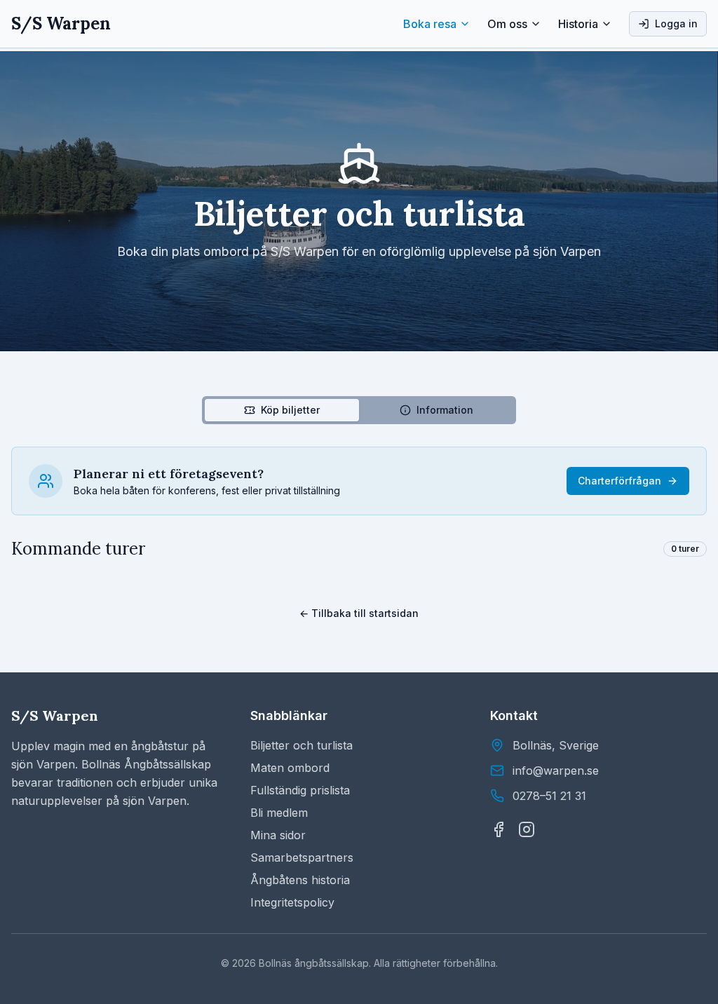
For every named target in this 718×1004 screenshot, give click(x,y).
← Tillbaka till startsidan (359, 613)
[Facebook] (498, 829)
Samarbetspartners (301, 857)
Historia (578, 24)
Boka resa (429, 24)
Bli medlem (279, 813)
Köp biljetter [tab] (290, 410)
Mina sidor (278, 835)
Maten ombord (290, 768)
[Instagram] (526, 829)
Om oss (507, 24)
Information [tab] (444, 410)
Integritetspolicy (292, 902)
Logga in (676, 23)
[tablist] (359, 410)
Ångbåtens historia (300, 880)
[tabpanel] (359, 503)
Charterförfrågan (619, 481)
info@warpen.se (556, 771)
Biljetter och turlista (301, 745)
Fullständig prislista (300, 790)
